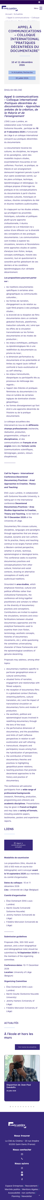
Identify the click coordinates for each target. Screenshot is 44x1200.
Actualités (18, 14)
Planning (16, 1196)
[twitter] (40, 2)
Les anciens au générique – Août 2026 (19, 1086)
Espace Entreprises (14, 1186)
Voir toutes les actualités (27, 1047)
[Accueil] (17, 1125)
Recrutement (31, 1186)
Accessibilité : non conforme (21, 1193)
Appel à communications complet (18, 845)
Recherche (28, 72)
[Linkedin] (22, 1172)
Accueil (8, 14)
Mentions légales (30, 1189)
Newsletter (27, 1196)
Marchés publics (12, 1189)
